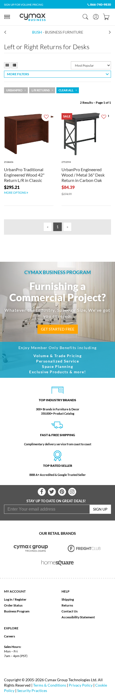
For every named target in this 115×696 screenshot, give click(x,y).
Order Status (13, 605)
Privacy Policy (81, 685)
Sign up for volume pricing (23, 4)
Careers (9, 636)
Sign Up (100, 509)
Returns (67, 605)
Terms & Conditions (49, 685)
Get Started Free (57, 329)
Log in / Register (15, 599)
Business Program (16, 611)
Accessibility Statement (78, 617)
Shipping (68, 599)
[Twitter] (52, 492)
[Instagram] (72, 492)
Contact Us (70, 611)
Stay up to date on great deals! (56, 501)
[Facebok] (42, 492)
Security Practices (32, 690)
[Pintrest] (62, 492)
